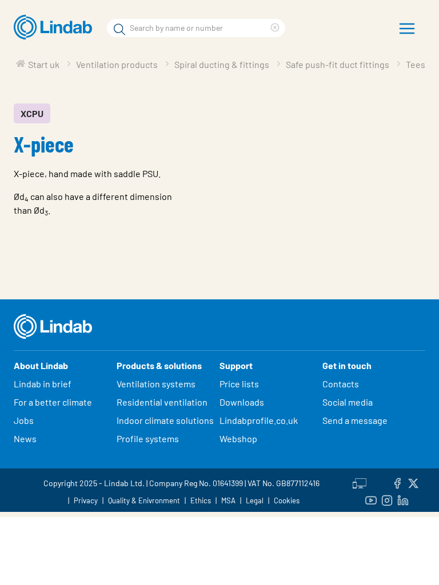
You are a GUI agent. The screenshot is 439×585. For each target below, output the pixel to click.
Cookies (287, 500)
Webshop (238, 438)
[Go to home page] (56, 27)
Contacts (340, 383)
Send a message (355, 420)
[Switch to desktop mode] (359, 481)
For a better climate (53, 401)
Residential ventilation (162, 401)
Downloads (242, 401)
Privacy (86, 500)
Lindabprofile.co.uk (259, 420)
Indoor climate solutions (165, 420)
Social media (347, 401)
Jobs (24, 420)
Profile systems (148, 438)
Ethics (200, 500)
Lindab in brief (42, 383)
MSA (228, 500)
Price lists (239, 383)
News (25, 438)
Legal (255, 500)
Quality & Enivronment (144, 500)
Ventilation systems (156, 383)
